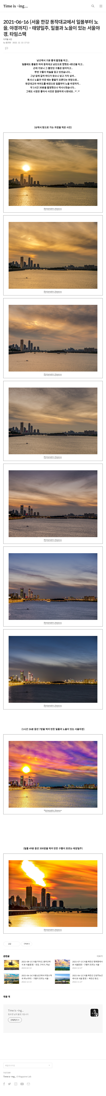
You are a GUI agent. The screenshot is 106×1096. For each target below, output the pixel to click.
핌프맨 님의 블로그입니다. (18, 1014)
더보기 (100, 956)
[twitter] (9, 1084)
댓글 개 (6, 996)
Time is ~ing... (15, 6)
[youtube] (22, 1084)
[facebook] (4, 1084)
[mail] (28, 1084)
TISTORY (7, 1072)
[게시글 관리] (17, 944)
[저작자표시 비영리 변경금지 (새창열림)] (36, 944)
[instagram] (15, 1084)
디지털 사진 (7, 39)
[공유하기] (13, 944)
